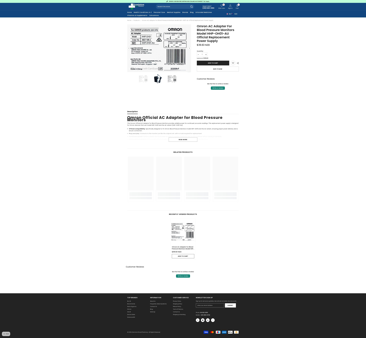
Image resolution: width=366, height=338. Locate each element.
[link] (140, 194)
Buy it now (217, 69)
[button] (129, 48)
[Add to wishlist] (233, 63)
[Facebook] (197, 320)
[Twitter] (213, 320)
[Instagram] (203, 320)
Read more (183, 140)
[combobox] (172, 6)
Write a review (217, 88)
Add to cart (213, 63)
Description (132, 111)
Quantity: (200, 51)
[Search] (175, 6)
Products (137, 20)
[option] (158, 1)
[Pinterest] (208, 320)
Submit (230, 305)
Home (129, 20)
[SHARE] (237, 63)
